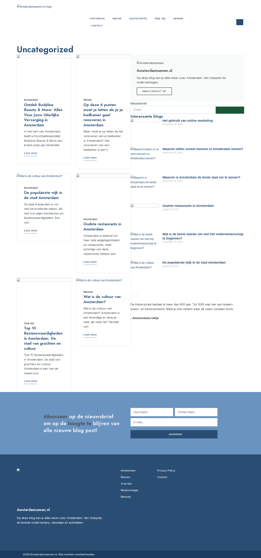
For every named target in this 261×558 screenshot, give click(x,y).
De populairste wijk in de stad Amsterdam (43, 195)
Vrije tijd (160, 18)
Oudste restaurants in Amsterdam (102, 226)
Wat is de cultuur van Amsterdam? (102, 299)
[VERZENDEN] (230, 110)
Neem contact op (154, 91)
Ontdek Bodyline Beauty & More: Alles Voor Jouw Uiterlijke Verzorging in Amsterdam (43, 115)
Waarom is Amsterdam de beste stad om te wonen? (201, 177)
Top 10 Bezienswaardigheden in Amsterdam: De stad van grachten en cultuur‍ (43, 338)
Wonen (87, 99)
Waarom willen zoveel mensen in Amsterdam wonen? (202, 149)
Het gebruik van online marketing (187, 120)
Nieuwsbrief (138, 103)
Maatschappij (138, 18)
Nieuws (117, 18)
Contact (97, 25)
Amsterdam (97, 18)
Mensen (178, 18)
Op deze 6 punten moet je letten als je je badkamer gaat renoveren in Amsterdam (103, 115)
